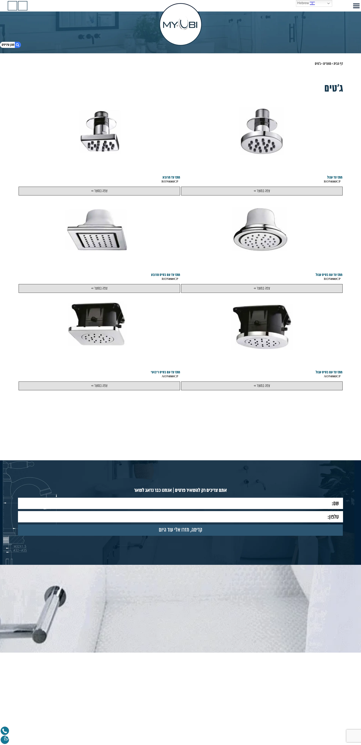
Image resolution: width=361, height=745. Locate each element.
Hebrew (303, 3)
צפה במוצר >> (262, 191)
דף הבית (338, 64)
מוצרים (327, 64)
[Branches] (12, 6)
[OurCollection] (22, 6)
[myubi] (180, 24)
